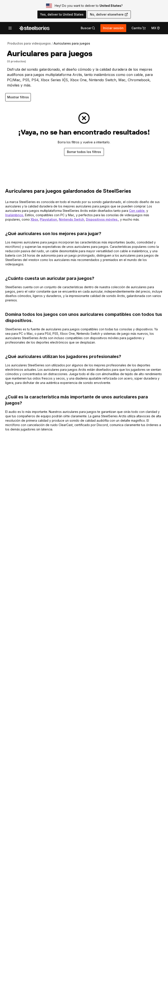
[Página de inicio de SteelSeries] (34, 28)
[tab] (88, 28)
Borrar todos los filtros (84, 152)
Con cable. (137, 210)
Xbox (34, 219)
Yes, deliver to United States (62, 14)
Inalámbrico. (14, 215)
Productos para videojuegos (29, 43)
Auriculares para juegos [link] (72, 43)
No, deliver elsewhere (107, 14)
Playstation (48, 219)
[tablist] (88, 28)
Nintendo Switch (71, 219)
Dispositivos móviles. (102, 219)
